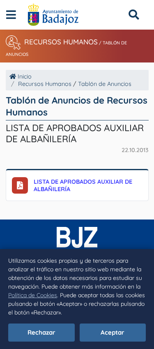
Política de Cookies (32, 295)
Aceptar (112, 332)
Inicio (24, 76)
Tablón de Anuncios (104, 84)
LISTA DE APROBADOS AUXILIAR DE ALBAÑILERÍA (83, 185)
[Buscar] (134, 14)
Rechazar (41, 332)
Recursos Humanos (61, 41)
